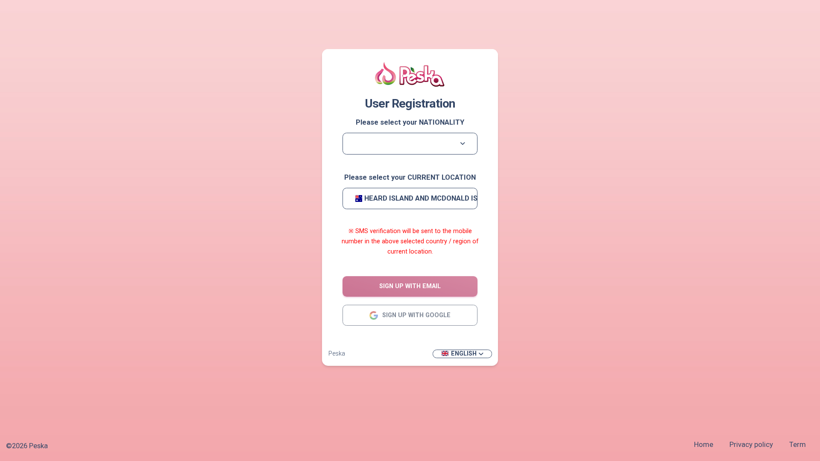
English (464, 353)
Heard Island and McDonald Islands (421, 198)
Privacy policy (751, 445)
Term (797, 445)
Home (703, 445)
